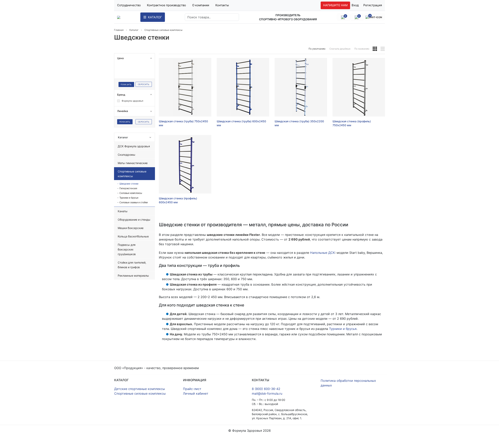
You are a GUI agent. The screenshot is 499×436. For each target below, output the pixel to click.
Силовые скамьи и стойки (133, 202)
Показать (126, 84)
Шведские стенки (128, 183)
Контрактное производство (166, 5)
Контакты (222, 5)
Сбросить (143, 84)
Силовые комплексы (130, 193)
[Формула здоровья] (118, 17)
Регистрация (372, 5)
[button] (374, 48)
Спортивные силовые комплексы (140, 393)
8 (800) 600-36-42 (266, 389)
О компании (200, 5)
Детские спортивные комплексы (139, 389)
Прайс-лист (192, 389)
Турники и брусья (128, 197)
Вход (355, 5)
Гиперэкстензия (128, 188)
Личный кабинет (195, 393)
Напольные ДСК (322, 253)
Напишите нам (335, 5)
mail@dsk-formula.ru (267, 393)
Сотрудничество (129, 5)
